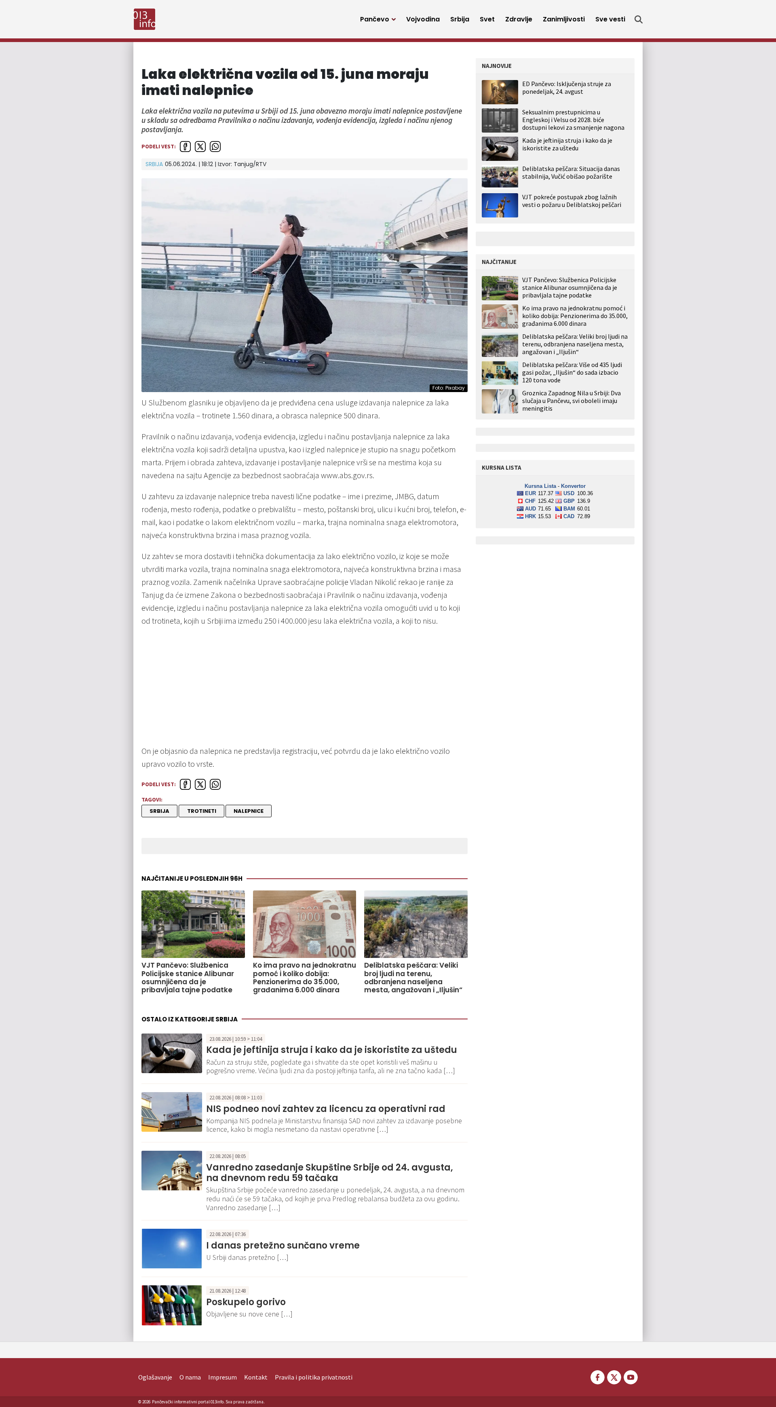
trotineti (201, 811)
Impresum (222, 1377)
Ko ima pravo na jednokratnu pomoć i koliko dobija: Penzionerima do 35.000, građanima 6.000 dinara (304, 977)
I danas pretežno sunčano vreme (283, 1245)
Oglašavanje (155, 1377)
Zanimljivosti (564, 19)
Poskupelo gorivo (246, 1302)
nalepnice (249, 811)
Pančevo (374, 19)
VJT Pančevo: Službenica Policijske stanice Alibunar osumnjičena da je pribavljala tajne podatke (187, 977)
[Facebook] (597, 1376)
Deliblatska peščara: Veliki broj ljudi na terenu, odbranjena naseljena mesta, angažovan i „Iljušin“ (413, 977)
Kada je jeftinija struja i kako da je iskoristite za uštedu (331, 1050)
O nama (190, 1377)
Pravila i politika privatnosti (313, 1377)
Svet (487, 19)
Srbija (459, 19)
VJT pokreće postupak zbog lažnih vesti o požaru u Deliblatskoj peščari (571, 201)
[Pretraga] (639, 19)
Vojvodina (423, 19)
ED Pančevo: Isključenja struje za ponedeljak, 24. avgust (566, 87)
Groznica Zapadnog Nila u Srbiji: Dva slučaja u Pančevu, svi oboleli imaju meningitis (571, 400)
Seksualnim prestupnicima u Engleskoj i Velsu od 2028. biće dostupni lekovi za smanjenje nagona (573, 119)
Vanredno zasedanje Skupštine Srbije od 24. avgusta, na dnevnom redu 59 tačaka (329, 1172)
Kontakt (256, 1377)
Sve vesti (610, 19)
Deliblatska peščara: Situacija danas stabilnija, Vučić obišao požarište (571, 172)
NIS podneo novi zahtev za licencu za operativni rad (325, 1109)
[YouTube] (630, 1376)
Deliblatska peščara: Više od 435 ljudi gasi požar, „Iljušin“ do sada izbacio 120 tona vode (572, 372)
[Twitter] (614, 1376)
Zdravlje (518, 19)
